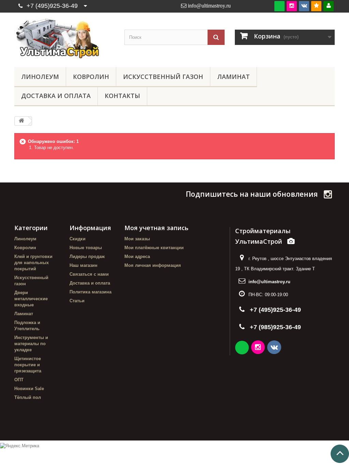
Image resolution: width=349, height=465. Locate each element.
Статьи (77, 300)
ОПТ (19, 379)
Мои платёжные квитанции (154, 247)
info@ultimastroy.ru (269, 281)
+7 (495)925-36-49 (52, 5)
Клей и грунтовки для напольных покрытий (33, 262)
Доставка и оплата (56, 96)
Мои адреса (137, 256)
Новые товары (86, 247)
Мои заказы (137, 238)
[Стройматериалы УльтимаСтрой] (64, 38)
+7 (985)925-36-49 (275, 327)
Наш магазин (83, 265)
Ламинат (233, 77)
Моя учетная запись (156, 228)
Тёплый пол (27, 397)
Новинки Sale (29, 388)
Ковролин (91, 77)
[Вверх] (340, 454)
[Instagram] (292, 6)
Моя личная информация (152, 265)
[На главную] (21, 121)
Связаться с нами (89, 274)
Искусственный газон (163, 77)
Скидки (78, 238)
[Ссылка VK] (274, 348)
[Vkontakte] (304, 6)
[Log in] (328, 6)
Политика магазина (90, 291)
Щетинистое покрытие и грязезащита (27, 364)
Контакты (122, 96)
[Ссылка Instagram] (258, 348)
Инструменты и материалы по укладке (31, 343)
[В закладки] (316, 6)
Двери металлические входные (31, 298)
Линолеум (40, 77)
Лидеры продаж (87, 256)
